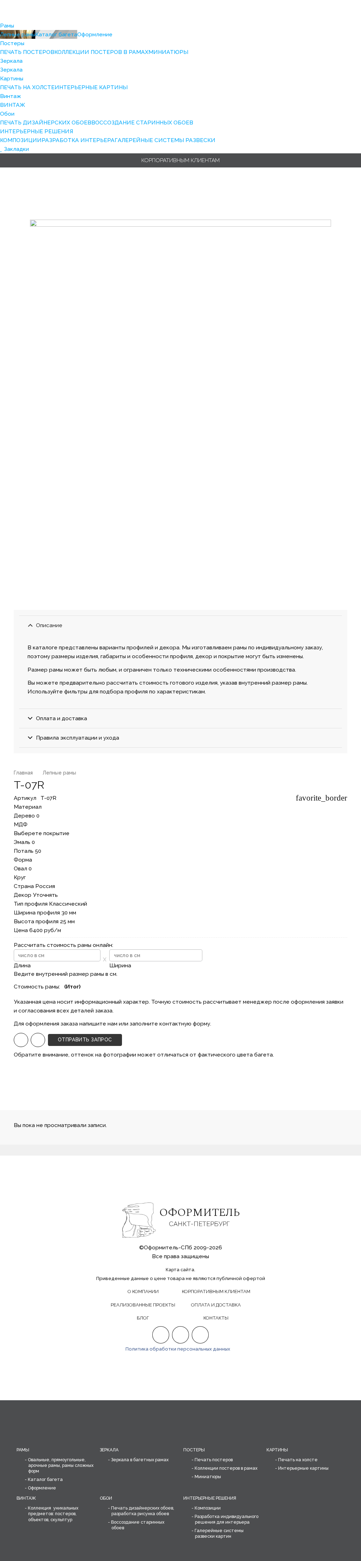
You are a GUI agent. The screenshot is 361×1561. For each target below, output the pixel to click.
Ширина (120, 965)
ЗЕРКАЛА (109, 1449)
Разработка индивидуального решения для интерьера (226, 1519)
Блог (143, 1318)
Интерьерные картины (303, 1468)
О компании (143, 1291)
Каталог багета (45, 1479)
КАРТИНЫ (277, 1449)
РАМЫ (23, 1449)
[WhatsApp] (21, 1040)
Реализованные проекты (143, 1305)
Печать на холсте (298, 1459)
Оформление (42, 1487)
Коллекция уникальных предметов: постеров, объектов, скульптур (53, 1513)
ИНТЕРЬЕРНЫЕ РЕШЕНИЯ (209, 1498)
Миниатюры (208, 1476)
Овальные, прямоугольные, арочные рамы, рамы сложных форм (60, 1465)
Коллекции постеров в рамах (226, 1468)
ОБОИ (106, 1498)
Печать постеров (214, 1459)
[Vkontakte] (200, 1335)
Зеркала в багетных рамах (140, 1459)
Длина (22, 965)
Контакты (215, 1318)
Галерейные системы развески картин (219, 1533)
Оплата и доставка (216, 1305)
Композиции (208, 1508)
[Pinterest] (180, 1335)
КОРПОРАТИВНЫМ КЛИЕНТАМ (216, 1291)
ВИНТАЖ (26, 1498)
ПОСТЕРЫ (194, 1449)
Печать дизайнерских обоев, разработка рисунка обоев (142, 1510)
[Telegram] (38, 1040)
